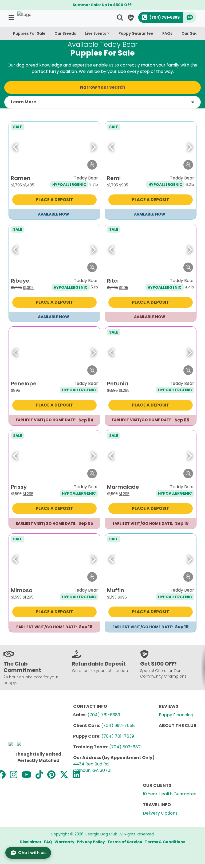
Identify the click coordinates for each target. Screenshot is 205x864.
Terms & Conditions (165, 842)
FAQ (48, 842)
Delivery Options (160, 813)
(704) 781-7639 (117, 736)
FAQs (167, 33)
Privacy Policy (91, 842)
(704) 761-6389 (104, 715)
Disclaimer (31, 842)
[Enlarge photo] (92, 165)
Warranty (64, 842)
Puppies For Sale (29, 33)
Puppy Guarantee (136, 33)
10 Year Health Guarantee (169, 794)
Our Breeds (65, 33)
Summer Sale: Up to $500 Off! (103, 4)
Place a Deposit (54, 200)
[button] (12, 17)
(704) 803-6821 (125, 747)
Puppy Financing (176, 715)
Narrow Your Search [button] (102, 87)
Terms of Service (124, 842)
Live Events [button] (95, 33)
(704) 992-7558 (118, 725)
